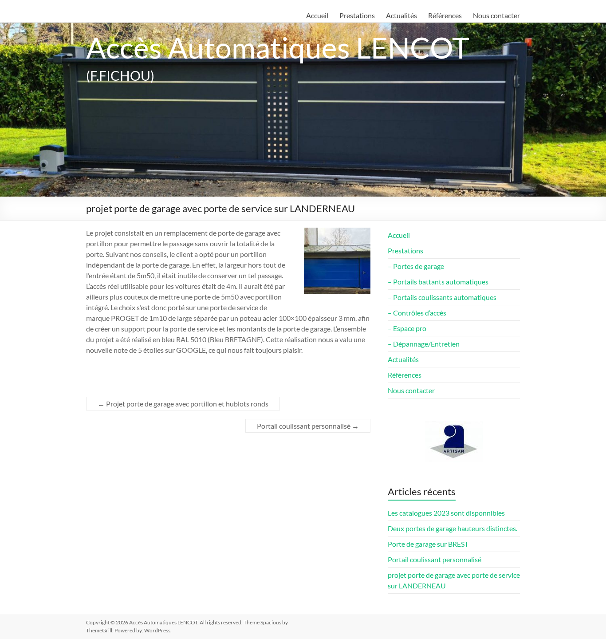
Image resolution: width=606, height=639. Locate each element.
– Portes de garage (416, 266)
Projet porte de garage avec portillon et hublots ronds (183, 403)
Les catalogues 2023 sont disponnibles (446, 513)
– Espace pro (407, 328)
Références (445, 15)
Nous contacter (496, 15)
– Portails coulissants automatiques (442, 297)
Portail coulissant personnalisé (308, 426)
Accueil (317, 15)
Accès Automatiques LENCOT (277, 47)
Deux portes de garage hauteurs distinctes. (452, 528)
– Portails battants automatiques (438, 281)
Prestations (357, 15)
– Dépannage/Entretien (424, 343)
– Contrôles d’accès (417, 312)
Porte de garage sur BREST (428, 544)
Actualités (401, 15)
